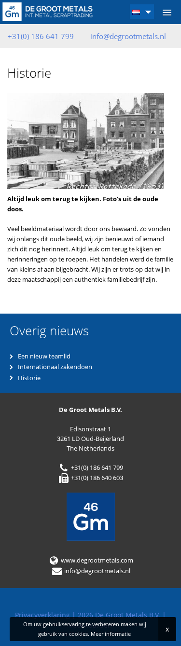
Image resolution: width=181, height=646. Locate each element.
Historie (29, 377)
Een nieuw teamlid (44, 356)
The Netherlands (90, 448)
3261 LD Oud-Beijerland (90, 438)
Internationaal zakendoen (55, 366)
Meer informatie (111, 633)
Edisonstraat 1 (90, 429)
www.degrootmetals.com (96, 560)
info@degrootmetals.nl (128, 36)
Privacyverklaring (42, 614)
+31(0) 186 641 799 (96, 467)
